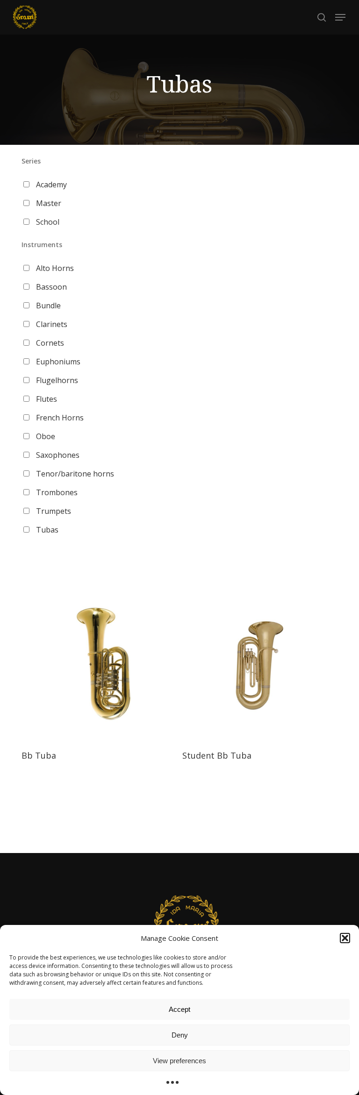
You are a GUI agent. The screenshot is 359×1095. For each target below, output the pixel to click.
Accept (179, 1009)
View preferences (179, 1061)
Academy (51, 184)
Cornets (50, 343)
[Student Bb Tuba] (259, 664)
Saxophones (57, 455)
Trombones (57, 492)
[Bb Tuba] (99, 664)
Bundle (48, 305)
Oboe (45, 436)
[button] (345, 938)
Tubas (47, 530)
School (47, 222)
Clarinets (51, 324)
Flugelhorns (57, 380)
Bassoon (51, 287)
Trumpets (53, 511)
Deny (180, 1035)
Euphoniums (58, 361)
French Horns (60, 417)
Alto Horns (55, 268)
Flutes (46, 399)
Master (48, 203)
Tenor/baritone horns (75, 474)
